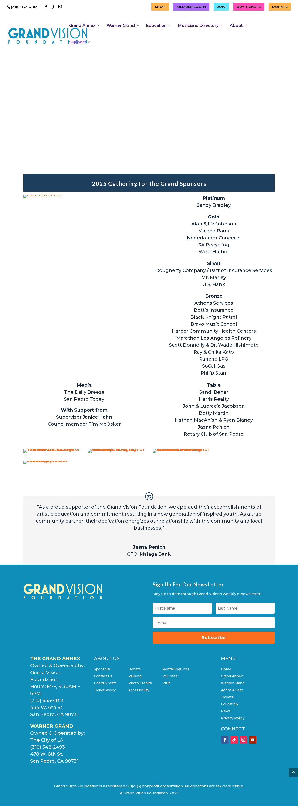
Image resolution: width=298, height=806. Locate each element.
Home (226, 669)
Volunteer (171, 676)
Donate (134, 669)
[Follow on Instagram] (243, 740)
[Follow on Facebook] (224, 740)
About (236, 26)
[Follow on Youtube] (252, 740)
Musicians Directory (198, 26)
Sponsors (102, 669)
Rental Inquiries (176, 669)
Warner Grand (121, 26)
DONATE (280, 6)
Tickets (227, 697)
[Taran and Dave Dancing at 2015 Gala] (52, 460)
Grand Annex (82, 26)
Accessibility (138, 690)
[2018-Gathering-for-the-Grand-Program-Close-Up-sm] (116, 449)
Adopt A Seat (232, 690)
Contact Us (103, 676)
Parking (135, 676)
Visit (166, 683)
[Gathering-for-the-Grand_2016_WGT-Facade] (52, 449)
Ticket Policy (105, 690)
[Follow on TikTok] (234, 740)
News (226, 711)
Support (77, 42)
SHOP (160, 6)
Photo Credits (140, 683)
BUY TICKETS (249, 6)
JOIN (221, 6)
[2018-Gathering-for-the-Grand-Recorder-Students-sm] (181, 449)
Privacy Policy (232, 718)
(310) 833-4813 (24, 7)
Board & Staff (105, 683)
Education (156, 26)
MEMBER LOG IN (191, 6)
